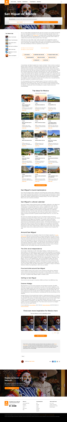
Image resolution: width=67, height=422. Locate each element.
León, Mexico (27, 54)
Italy (37, 403)
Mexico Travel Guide (40, 335)
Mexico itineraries (46, 305)
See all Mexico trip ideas (40, 185)
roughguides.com (8, 27)
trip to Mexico (33, 305)
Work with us (25, 408)
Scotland (37, 409)
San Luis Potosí (52, 57)
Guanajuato (36, 60)
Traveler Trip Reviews (53, 404)
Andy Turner (31, 361)
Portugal (37, 404)
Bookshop (39, 1)
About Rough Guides (26, 403)
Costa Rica (38, 408)
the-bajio (23, 27)
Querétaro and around (39, 54)
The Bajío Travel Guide (53, 54)
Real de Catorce (41, 57)
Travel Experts (33, 1)
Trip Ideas (19, 1)
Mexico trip (35, 35)
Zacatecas (46, 60)
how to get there (24, 306)
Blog (23, 409)
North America (14, 27)
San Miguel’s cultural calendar (27, 49)
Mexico (19, 27)
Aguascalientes (30, 57)
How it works (13, 1)
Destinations (25, 1)
